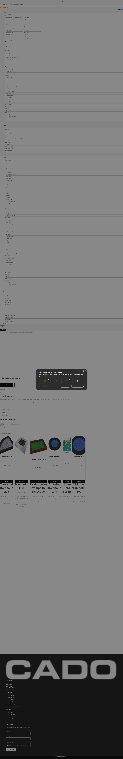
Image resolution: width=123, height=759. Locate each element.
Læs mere (76, 376)
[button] (43, 386)
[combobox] (83, 371)
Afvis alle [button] (65, 386)
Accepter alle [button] (77, 386)
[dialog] (61, 379)
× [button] (85, 370)
